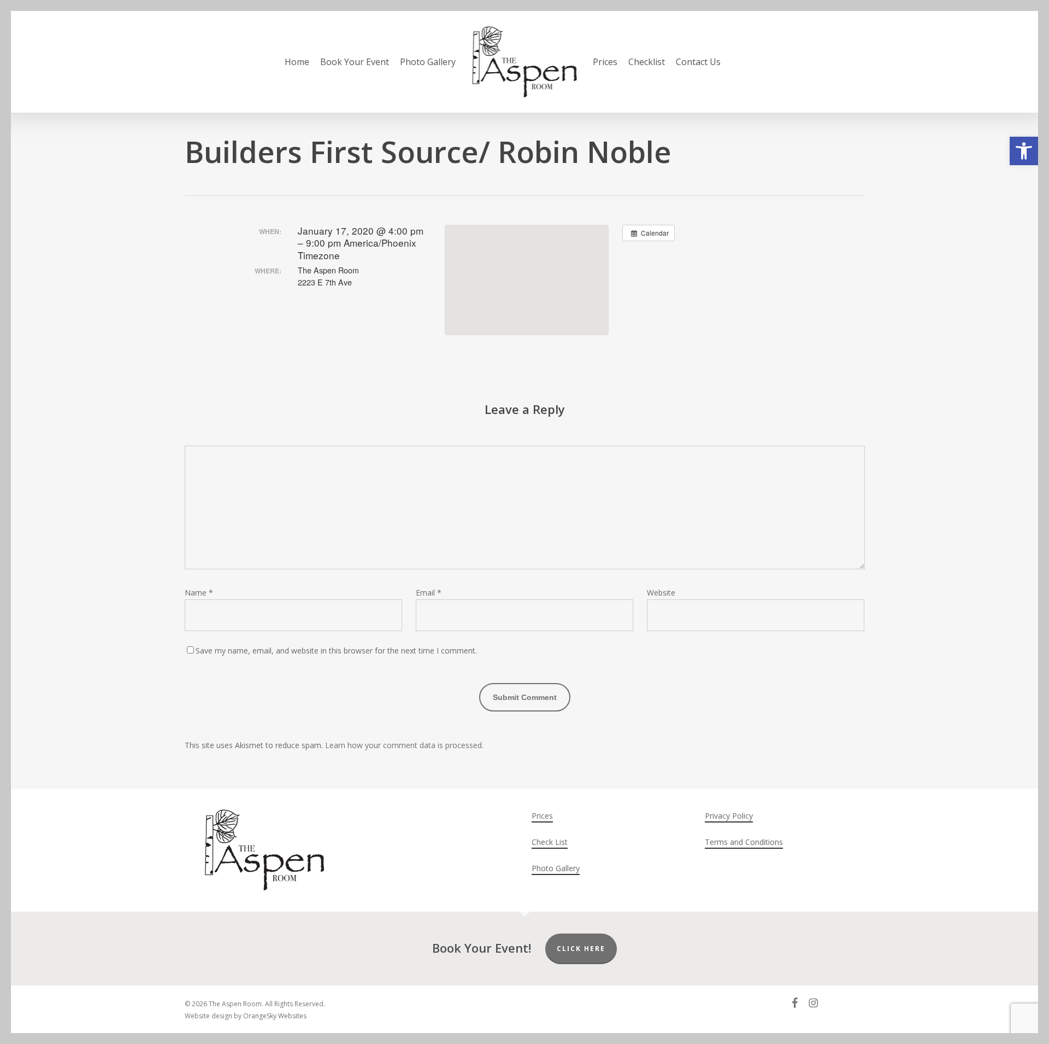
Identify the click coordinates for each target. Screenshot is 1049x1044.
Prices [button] (542, 815)
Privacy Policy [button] (729, 815)
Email (428, 592)
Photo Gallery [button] (556, 868)
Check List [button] (550, 842)
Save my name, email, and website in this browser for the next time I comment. (336, 650)
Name (199, 592)
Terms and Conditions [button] (744, 842)
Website (661, 592)
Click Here (581, 948)
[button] (1024, 151)
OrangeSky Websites (275, 1015)
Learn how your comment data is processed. (404, 745)
